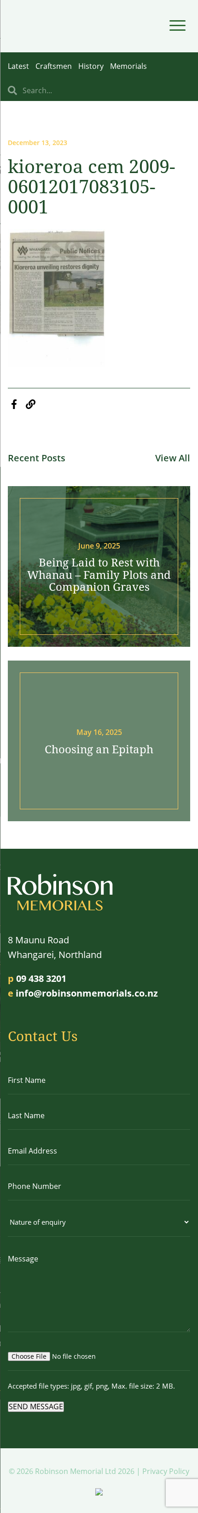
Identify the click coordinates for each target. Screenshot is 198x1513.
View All (172, 458)
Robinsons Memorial (48, 26)
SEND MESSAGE (36, 1406)
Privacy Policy (165, 1471)
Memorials (128, 66)
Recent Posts (36, 458)
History (91, 66)
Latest (18, 66)
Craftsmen (53, 66)
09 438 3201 (41, 978)
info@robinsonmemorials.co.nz (87, 993)
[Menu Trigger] (177, 25)
